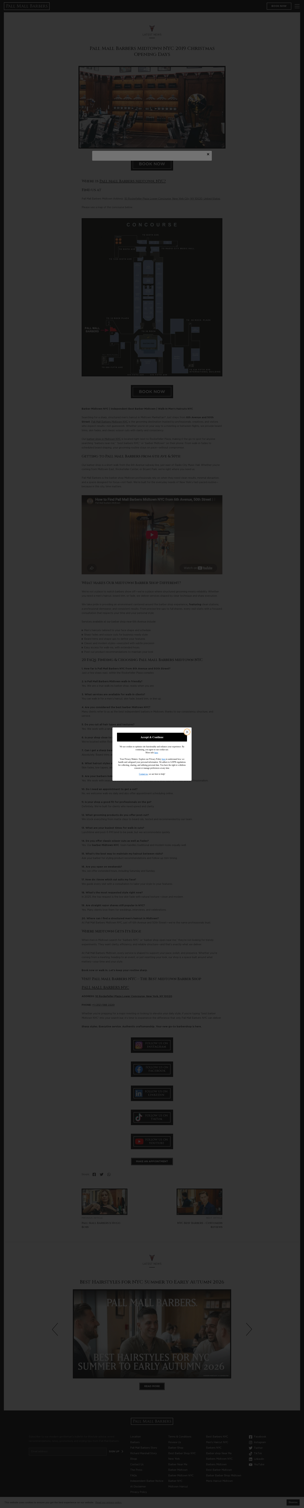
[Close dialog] (187, 732)
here (156, 752)
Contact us (143, 774)
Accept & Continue (152, 737)
